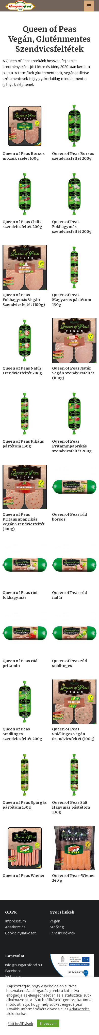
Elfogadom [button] (48, 1023)
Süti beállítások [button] (20, 1023)
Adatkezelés (79, 1008)
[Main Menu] (89, 6)
